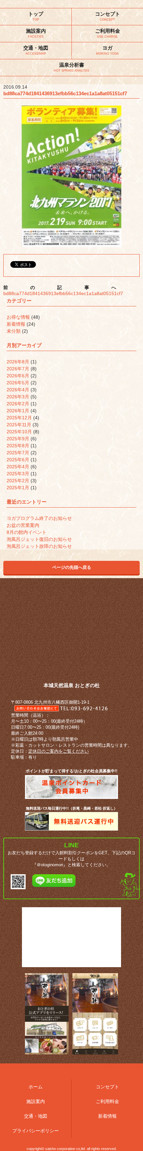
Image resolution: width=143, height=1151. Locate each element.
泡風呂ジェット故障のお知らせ (39, 546)
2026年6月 (18, 375)
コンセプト (107, 1086)
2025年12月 (19, 417)
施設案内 (35, 1101)
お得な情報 (18, 317)
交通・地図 (35, 1116)
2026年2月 (18, 403)
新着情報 (16, 324)
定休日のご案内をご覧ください (58, 751)
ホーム (36, 1086)
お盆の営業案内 (23, 525)
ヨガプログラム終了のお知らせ (39, 518)
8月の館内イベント (27, 532)
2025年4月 (18, 466)
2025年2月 (18, 480)
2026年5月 (18, 382)
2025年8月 (18, 445)
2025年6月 (18, 459)
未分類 (14, 331)
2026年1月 (18, 410)
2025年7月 (18, 452)
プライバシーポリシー (35, 1130)
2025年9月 (18, 438)
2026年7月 (18, 368)
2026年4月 (18, 389)
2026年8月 (18, 361)
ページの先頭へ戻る (71, 567)
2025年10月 (19, 431)
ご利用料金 (107, 1101)
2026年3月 (18, 396)
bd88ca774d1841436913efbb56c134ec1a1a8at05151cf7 (63, 293)
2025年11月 (19, 424)
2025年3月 (18, 473)
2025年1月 (18, 487)
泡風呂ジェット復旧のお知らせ (39, 539)
